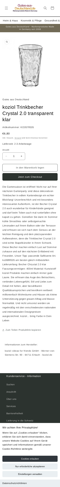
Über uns (11, 399)
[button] (6, 8)
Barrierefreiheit (14, 413)
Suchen (10, 384)
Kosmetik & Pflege (31, 20)
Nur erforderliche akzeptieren (30, 466)
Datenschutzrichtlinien (14, 483)
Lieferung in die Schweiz (19, 420)
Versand (18, 138)
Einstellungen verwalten (30, 474)
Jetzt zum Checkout (30, 176)
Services (11, 406)
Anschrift (11, 392)
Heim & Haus (10, 20)
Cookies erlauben (30, 458)
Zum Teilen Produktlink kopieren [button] (23, 330)
